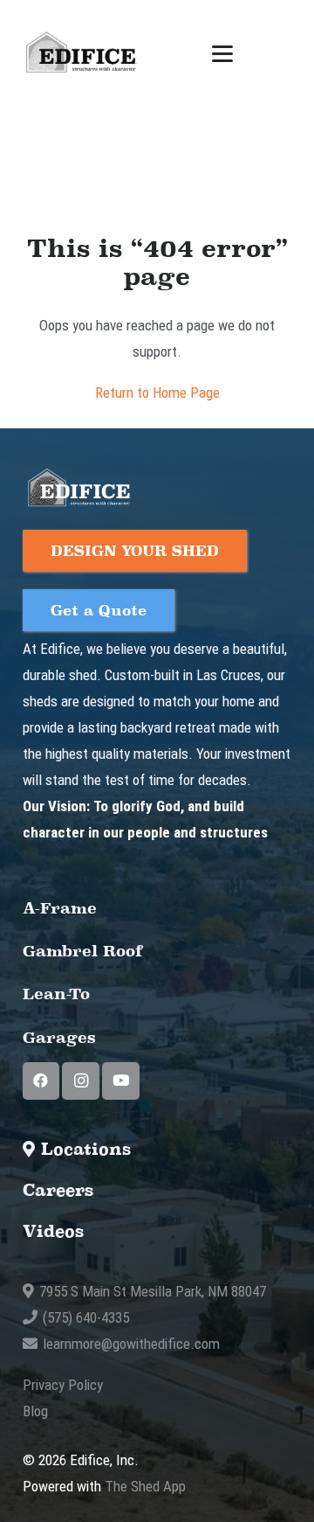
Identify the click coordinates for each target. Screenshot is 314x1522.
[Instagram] (80, 1081)
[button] (222, 54)
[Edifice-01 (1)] (80, 54)
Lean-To (56, 993)
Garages (59, 1037)
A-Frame (60, 908)
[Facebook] (41, 1081)
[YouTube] (121, 1081)
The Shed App (145, 1486)
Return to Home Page (157, 392)
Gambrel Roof (83, 951)
